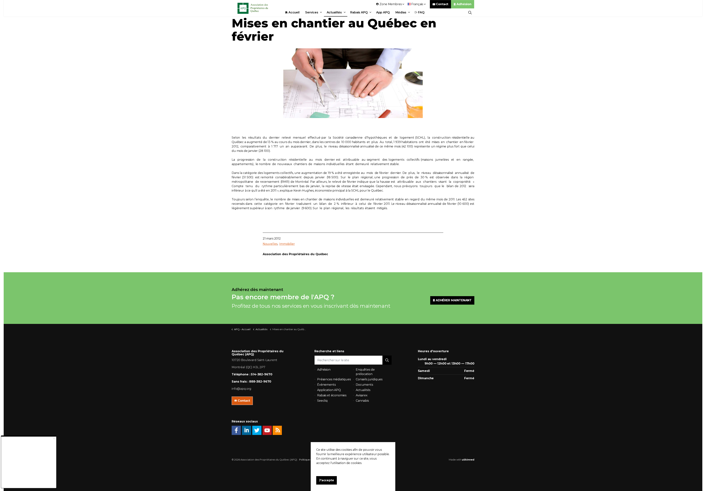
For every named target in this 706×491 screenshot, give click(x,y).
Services (311, 12)
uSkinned (468, 459)
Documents (364, 384)
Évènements (326, 384)
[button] (387, 360)
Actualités (334, 12)
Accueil (293, 12)
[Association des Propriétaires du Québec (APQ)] (258, 8)
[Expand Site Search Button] (470, 12)
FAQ (421, 12)
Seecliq (322, 400)
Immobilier (287, 244)
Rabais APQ (359, 12)
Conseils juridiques (369, 379)
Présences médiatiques (334, 379)
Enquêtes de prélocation (365, 372)
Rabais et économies (331, 395)
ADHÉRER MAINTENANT (454, 300)
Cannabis (362, 400)
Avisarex (362, 395)
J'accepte (326, 480)
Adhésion (464, 4)
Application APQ (329, 390)
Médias (400, 12)
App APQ (383, 12)
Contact (442, 4)
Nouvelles (270, 244)
